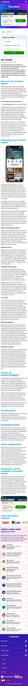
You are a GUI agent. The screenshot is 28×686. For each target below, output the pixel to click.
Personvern (5, 667)
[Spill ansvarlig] (7, 677)
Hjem (3, 32)
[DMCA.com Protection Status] (6, 680)
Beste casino (5, 641)
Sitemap (4, 671)
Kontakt (4, 663)
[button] (0, 522)
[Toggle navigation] (26, 1)
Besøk (20, 20)
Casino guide (5, 655)
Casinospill (4, 645)
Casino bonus (5, 650)
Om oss (4, 659)
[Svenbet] (14, 12)
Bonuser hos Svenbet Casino (12, 45)
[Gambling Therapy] (18, 676)
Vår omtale (8, 41)
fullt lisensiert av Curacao (16, 447)
